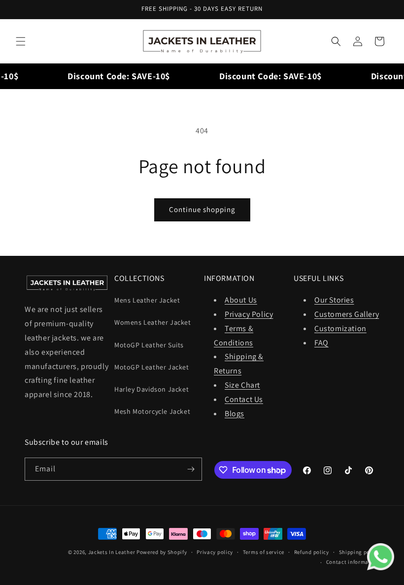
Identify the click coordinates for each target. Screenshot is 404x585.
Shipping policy (359, 552)
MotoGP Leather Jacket (151, 367)
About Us (241, 300)
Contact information (352, 561)
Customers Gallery (346, 314)
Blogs (234, 413)
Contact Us (244, 399)
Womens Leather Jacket (152, 322)
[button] (21, 41)
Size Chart (242, 385)
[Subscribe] (191, 469)
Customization (340, 328)
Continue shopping (202, 209)
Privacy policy (215, 552)
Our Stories (334, 300)
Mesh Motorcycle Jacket (152, 411)
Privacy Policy (249, 314)
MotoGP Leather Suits (149, 344)
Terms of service (263, 552)
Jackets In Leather (111, 552)
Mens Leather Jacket (147, 300)
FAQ (321, 343)
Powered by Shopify (161, 552)
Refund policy (311, 552)
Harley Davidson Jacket (151, 389)
